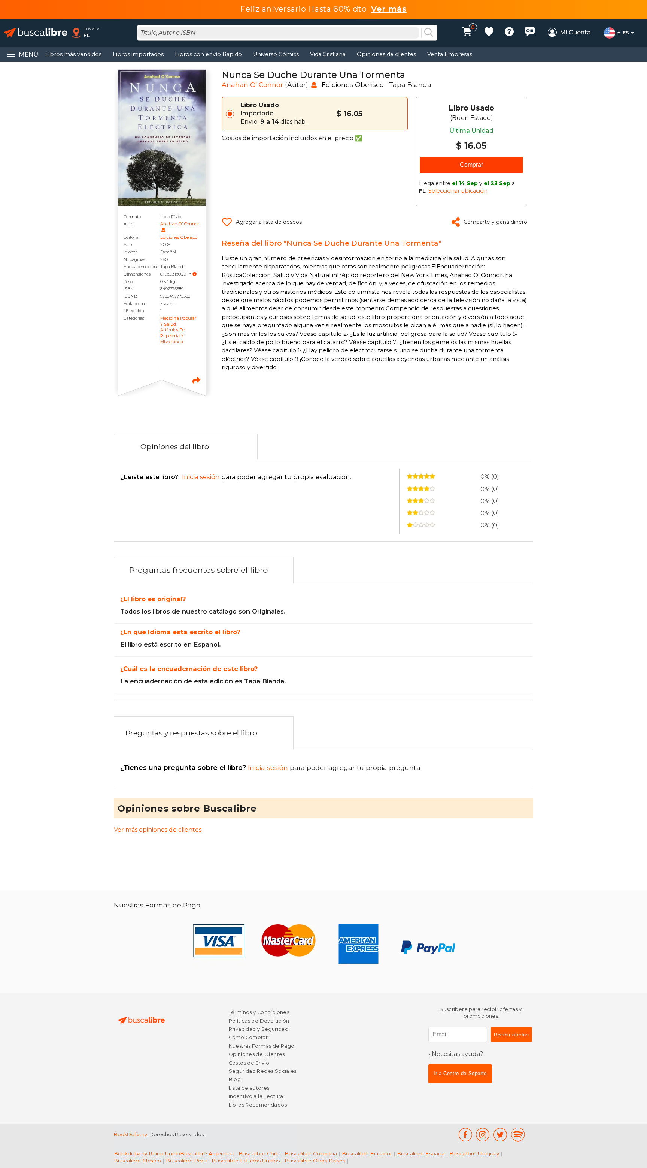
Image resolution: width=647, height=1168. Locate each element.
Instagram (483, 1135)
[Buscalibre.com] (35, 32)
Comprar (471, 165)
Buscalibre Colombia (311, 1153)
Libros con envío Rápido (208, 54)
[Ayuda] (509, 33)
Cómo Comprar (248, 1037)
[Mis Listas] (489, 33)
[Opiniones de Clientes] (530, 33)
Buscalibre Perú (186, 1161)
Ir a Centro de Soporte (460, 1073)
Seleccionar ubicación (457, 190)
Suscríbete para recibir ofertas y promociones (481, 1012)
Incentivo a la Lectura (256, 1096)
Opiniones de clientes (386, 54)
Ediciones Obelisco (178, 237)
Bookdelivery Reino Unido (147, 1153)
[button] (194, 274)
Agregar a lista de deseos (269, 222)
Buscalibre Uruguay (474, 1153)
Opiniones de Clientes (257, 1054)
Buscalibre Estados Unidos (246, 1161)
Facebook (465, 1135)
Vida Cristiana (328, 54)
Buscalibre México (137, 1161)
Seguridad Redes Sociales (263, 1071)
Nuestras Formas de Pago (262, 1046)
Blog (235, 1079)
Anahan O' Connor (179, 223)
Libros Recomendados (258, 1105)
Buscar (428, 33)
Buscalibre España (420, 1153)
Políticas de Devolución (259, 1021)
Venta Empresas (449, 54)
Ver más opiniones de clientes (157, 829)
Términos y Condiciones (259, 1012)
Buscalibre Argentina (207, 1153)
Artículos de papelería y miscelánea (172, 335)
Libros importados (138, 54)
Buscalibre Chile (259, 1153)
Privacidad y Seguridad (258, 1029)
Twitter (500, 1135)
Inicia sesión (205, 767)
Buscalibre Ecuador (367, 1153)
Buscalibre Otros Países (315, 1161)
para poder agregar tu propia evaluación (235, 477)
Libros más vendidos (73, 54)
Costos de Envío (249, 1063)
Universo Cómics (276, 54)
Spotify (518, 1135)
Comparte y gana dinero (495, 222)
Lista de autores (249, 1088)
